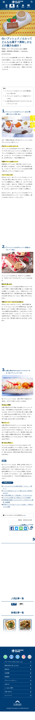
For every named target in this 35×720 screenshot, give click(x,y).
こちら (24, 515)
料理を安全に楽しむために (12, 665)
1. (5, 91)
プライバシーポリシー (10, 680)
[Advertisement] (17, 562)
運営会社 (7, 669)
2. (5, 96)
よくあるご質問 (9, 688)
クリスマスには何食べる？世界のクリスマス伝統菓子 (16, 497)
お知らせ (7, 684)
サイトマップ (8, 695)
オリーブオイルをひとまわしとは (13, 661)
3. (5, 101)
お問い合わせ (8, 691)
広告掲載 (7, 673)
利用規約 (7, 676)
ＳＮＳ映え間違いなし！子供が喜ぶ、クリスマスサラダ (17, 495)
